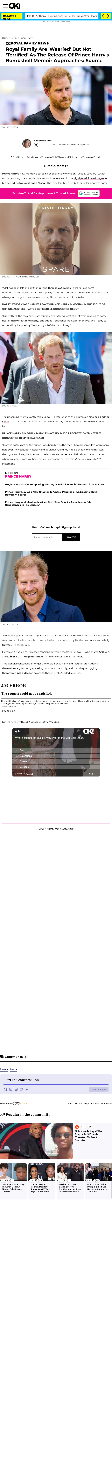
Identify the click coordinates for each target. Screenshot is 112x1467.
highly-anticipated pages (89, 178)
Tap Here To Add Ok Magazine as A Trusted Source (44, 193)
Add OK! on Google (57, 165)
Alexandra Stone (43, 140)
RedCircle (13, 706)
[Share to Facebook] (27, 157)
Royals (14, 38)
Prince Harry (26, 38)
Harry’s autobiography (24, 320)
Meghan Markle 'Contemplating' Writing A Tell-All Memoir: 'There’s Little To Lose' (54, 484)
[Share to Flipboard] (67, 157)
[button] (5, 6)
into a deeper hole (27, 673)
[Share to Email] (90, 157)
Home (5, 38)
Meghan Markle (33, 656)
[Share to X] (47, 157)
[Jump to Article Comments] (12, 157)
